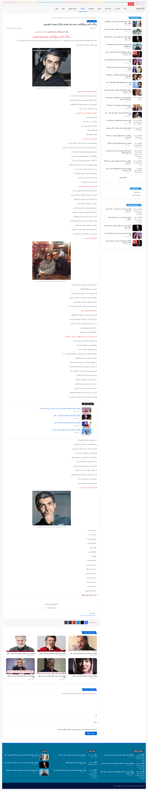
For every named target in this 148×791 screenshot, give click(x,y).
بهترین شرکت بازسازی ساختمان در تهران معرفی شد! (117, 29)
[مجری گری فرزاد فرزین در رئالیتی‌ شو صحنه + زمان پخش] (137, 115)
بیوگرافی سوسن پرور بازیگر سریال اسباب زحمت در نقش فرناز (118, 763)
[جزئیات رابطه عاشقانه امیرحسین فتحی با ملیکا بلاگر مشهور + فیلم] (137, 24)
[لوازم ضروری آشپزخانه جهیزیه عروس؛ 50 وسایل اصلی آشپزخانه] (92, 773)
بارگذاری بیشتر (122, 177)
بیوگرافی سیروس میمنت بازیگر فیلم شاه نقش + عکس (67, 429)
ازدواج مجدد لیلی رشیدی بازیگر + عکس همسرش (118, 128)
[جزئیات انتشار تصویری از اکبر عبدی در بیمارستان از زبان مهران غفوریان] (137, 154)
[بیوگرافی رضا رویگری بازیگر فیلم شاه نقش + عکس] (51, 644)
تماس (56, 8)
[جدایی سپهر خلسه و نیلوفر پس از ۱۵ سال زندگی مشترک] (137, 107)
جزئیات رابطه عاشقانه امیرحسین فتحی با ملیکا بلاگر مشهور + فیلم (21, 755)
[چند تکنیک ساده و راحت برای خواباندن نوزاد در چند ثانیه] (92, 757)
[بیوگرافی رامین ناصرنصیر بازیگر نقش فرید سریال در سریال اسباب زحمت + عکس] (140, 775)
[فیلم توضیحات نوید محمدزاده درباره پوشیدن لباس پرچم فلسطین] (137, 46)
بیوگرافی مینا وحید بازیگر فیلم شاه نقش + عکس (84, 676)
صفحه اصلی (93, 17)
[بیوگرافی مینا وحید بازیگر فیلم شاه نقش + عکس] (82, 666)
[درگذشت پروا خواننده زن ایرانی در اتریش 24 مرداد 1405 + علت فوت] (137, 54)
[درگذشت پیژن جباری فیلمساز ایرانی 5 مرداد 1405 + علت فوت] (137, 138)
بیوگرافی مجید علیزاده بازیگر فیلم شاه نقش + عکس (67, 422)
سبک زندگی (108, 8)
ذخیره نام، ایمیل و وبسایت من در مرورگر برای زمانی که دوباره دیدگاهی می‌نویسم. (77, 729)
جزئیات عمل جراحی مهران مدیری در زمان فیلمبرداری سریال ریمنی (21, 762)
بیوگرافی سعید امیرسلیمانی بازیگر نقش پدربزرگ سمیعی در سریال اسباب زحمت (60, 408)
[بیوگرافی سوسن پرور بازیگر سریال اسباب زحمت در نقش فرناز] (140, 766)
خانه (125, 8)
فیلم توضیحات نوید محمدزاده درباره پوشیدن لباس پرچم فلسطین (22, 770)
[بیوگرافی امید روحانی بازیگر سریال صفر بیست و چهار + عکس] (51, 666)
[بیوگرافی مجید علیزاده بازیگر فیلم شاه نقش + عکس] (86, 425)
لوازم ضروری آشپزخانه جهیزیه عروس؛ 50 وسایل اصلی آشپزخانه (69, 770)
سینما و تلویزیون (72, 8)
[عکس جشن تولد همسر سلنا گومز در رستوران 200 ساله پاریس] (137, 77)
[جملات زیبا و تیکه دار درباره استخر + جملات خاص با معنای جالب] (137, 211)
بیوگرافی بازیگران (85, 17)
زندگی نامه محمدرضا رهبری (88, 615)
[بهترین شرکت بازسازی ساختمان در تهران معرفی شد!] (137, 31)
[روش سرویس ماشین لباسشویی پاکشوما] (92, 765)
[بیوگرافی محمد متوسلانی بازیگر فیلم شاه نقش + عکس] (20, 644)
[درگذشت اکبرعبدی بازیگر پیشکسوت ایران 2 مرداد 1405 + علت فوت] (137, 171)
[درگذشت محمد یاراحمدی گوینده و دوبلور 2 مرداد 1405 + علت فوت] (137, 163)
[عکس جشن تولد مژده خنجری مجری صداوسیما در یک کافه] (137, 62)
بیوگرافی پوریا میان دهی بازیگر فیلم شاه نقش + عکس (83, 653)
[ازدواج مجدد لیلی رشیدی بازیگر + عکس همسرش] (137, 130)
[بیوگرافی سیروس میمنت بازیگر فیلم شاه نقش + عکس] (86, 432)
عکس (63, 8)
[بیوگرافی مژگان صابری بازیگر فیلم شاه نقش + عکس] (86, 417)
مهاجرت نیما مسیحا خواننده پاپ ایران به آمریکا (119, 143)
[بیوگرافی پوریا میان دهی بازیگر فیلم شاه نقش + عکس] (82, 644)
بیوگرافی (82, 8)
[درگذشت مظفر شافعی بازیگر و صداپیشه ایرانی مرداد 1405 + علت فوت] (137, 92)
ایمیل (95, 722)
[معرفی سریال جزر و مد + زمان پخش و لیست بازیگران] (137, 219)
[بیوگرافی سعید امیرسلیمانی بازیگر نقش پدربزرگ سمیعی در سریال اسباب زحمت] (86, 410)
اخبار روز (117, 8)
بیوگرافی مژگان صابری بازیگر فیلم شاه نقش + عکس (67, 415)
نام (96, 715)
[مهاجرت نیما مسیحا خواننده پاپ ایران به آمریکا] (137, 145)
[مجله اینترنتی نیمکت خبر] (140, 8)
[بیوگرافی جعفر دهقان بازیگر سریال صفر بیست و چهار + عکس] (20, 666)
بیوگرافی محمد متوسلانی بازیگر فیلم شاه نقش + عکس (21, 653)
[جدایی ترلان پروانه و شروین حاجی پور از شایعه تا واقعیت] (137, 69)
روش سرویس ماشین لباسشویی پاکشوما (75, 762)
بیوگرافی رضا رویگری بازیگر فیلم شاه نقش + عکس (52, 653)
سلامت (99, 8)
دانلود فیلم (91, 8)
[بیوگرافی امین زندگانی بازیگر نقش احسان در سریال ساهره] (140, 757)
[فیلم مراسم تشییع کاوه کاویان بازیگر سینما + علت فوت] (137, 84)
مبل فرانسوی (137, 192)
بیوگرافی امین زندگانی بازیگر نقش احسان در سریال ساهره (119, 755)
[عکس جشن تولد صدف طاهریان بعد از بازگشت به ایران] (137, 122)
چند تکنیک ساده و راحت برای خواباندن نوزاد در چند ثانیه (72, 755)
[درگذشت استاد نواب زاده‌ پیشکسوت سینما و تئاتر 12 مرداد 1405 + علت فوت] (137, 100)
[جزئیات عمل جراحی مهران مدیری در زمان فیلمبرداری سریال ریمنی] (137, 39)
